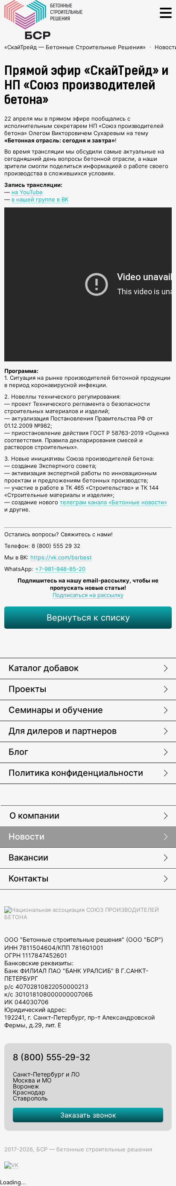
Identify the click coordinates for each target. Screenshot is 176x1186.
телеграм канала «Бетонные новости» (113, 502)
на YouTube (27, 192)
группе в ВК (52, 199)
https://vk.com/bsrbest (61, 557)
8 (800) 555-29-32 (51, 1057)
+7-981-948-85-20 (60, 568)
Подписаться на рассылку (88, 595)
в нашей (24, 199)
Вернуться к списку (88, 617)
